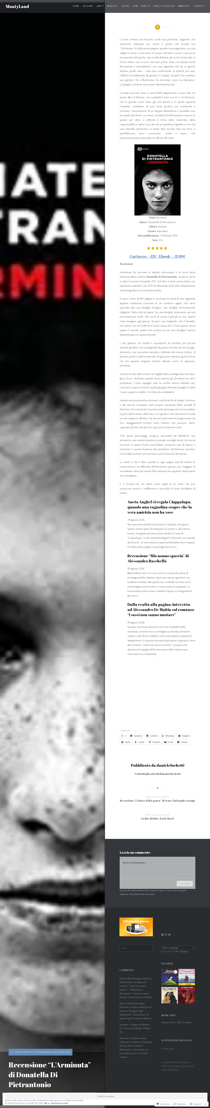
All (12, 1052)
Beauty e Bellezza (164, 6)
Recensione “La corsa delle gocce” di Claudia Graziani (134, 1053)
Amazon (182, 6)
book (18, 1052)
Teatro (125, 6)
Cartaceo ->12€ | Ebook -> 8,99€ (157, 256)
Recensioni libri (61, 1052)
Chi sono (88, 6)
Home (76, 6)
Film (135, 6)
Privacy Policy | (169, 1022)
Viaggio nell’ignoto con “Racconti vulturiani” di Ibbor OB (135, 1028)
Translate (183, 951)
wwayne (123, 1024)
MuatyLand (17, 6)
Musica (111, 6)
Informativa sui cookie (59, 1103)
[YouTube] (169, 935)
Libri (99, 6)
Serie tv (145, 6)
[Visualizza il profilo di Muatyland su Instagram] (166, 935)
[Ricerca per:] (136, 948)
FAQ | (180, 1022)
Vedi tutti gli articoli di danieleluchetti (157, 774)
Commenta (185, 883)
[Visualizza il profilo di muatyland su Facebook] (162, 935)
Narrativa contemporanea (37, 1052)
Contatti (198, 6)
